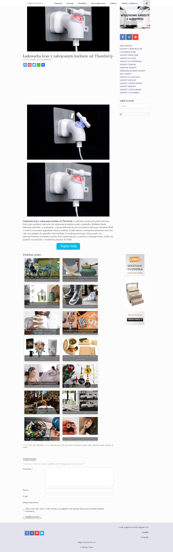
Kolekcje (113, 3)
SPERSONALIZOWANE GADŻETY (133, 71)
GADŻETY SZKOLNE (128, 80)
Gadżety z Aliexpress (129, 3)
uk (112, 445)
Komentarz (28, 469)
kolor (62, 445)
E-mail (25, 496)
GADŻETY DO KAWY (128, 58)
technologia (39, 445)
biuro (30, 445)
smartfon (84, 445)
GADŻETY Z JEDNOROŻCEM (131, 49)
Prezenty (70, 3)
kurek (70, 445)
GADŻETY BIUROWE (128, 86)
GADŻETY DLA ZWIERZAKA (131, 61)
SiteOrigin (85, 547)
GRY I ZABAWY (126, 74)
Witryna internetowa (30, 502)
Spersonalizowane (98, 3)
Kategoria (58, 3)
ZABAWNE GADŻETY (128, 68)
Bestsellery (82, 3)
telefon (102, 445)
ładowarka (78, 445)
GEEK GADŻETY (126, 46)
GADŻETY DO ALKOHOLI (130, 77)
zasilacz (25, 447)
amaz (58, 445)
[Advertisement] (68, 86)
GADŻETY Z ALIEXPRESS (129, 93)
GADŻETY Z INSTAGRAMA (130, 90)
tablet (89, 445)
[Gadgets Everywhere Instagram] (129, 37)
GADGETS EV (47, 60)
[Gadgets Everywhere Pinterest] (135, 37)
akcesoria (53, 445)
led (73, 445)
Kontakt (145, 532)
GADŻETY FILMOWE (128, 65)
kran (66, 445)
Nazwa (25, 490)
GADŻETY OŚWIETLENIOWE (131, 83)
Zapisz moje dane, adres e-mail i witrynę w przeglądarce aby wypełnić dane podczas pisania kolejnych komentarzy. (64, 510)
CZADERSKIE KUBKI (128, 52)
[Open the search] (146, 3)
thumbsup (108, 445)
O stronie (144, 537)
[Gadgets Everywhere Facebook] (123, 37)
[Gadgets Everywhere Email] (42, 533)
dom (34, 445)
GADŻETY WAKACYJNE (129, 55)
